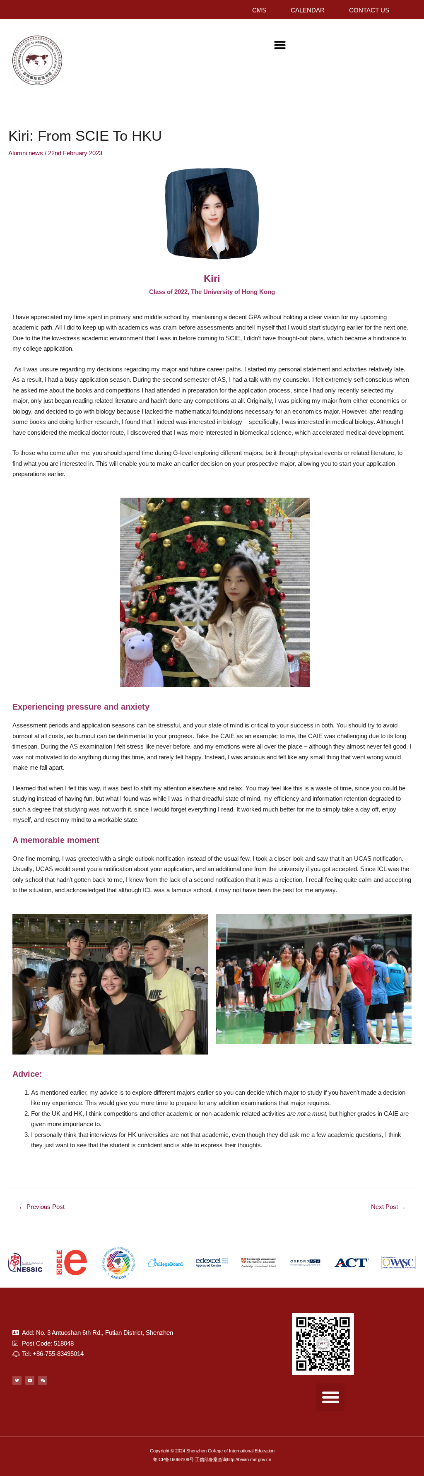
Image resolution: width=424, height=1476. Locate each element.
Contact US (369, 10)
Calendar (308, 10)
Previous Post (42, 1207)
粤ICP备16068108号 (173, 1459)
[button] (280, 45)
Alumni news (25, 153)
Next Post (388, 1207)
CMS (259, 10)
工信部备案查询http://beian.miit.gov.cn (233, 1459)
